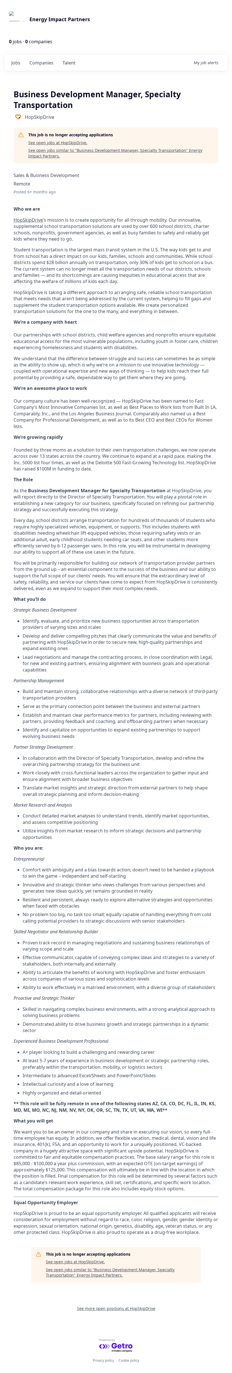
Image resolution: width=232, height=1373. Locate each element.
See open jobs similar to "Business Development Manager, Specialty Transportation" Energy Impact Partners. (115, 153)
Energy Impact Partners (59, 19)
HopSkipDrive (28, 220)
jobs (15, 63)
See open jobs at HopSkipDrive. (57, 142)
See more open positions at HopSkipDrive (116, 1308)
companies (41, 63)
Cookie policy (129, 1360)
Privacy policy (103, 1360)
